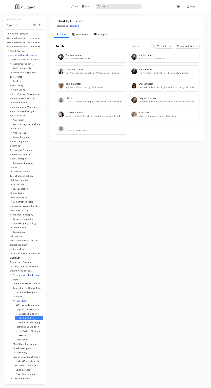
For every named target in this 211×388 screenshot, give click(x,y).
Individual (74, 25)
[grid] (128, 94)
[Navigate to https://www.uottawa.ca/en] (25, 6)
